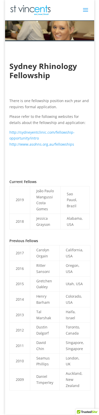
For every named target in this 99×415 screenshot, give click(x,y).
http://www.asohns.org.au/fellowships (41, 144)
